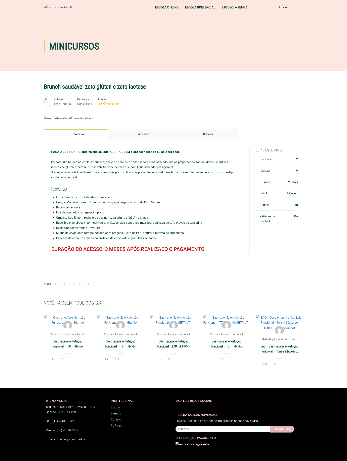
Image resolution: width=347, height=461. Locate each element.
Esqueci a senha (234, 7)
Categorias (83, 99)
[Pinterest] (76, 284)
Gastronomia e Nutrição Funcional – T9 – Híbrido (68, 343)
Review (102, 99)
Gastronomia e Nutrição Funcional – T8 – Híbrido (120, 343)
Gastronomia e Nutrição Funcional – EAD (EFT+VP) (173, 343)
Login (283, 7)
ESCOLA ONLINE (166, 7)
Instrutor (59, 99)
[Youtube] (194, 406)
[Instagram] (186, 406)
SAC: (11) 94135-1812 (60, 421)
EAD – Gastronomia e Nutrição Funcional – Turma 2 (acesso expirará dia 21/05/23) (279, 349)
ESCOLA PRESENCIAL (200, 7)
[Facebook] (58, 284)
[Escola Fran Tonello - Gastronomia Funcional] (64, 7)
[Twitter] (67, 284)
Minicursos (84, 104)
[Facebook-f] (178, 406)
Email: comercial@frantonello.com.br (69, 439)
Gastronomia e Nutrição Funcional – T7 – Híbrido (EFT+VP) (226, 344)
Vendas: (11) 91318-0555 (62, 430)
